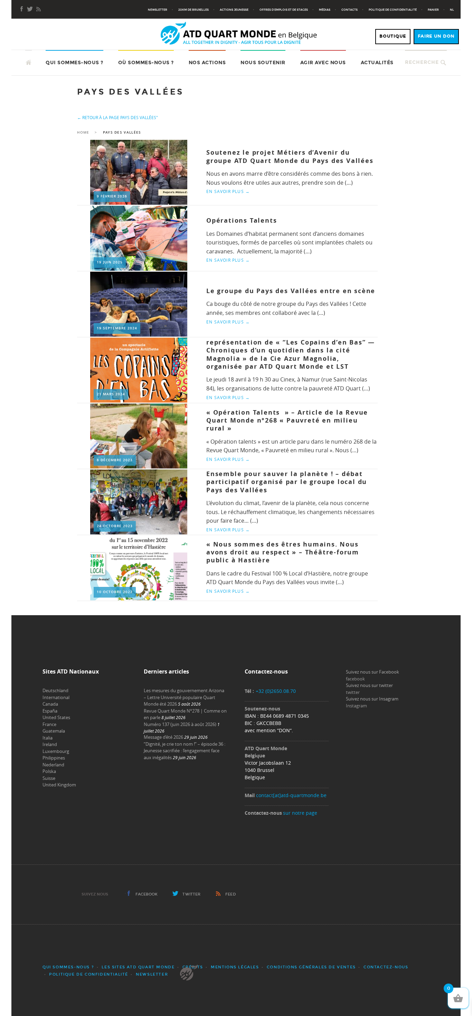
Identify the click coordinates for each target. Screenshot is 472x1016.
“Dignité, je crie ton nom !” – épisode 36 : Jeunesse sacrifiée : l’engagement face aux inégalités (184, 751)
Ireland (50, 744)
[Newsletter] (30, 9)
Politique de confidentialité (393, 9)
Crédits (192, 967)
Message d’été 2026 (163, 737)
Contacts (349, 9)
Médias (324, 9)
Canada (50, 704)
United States (56, 717)
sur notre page (300, 813)
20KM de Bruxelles (193, 9)
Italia (48, 738)
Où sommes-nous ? (146, 63)
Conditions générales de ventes (311, 967)
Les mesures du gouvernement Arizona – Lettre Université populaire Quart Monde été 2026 (184, 697)
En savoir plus (228, 191)
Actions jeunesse (234, 9)
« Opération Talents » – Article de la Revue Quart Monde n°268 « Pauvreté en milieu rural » (287, 420)
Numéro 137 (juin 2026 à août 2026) (180, 724)
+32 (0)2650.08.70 (276, 691)
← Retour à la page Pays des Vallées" (117, 117)
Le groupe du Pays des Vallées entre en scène (290, 291)
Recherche (422, 62)
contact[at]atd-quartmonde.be (291, 795)
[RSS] (38, 9)
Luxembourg (56, 751)
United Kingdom (59, 785)
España (50, 711)
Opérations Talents (241, 220)
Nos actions (207, 63)
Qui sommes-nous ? (74, 63)
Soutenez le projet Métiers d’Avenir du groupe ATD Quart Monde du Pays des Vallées (290, 156)
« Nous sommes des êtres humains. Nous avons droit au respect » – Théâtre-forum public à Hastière (282, 552)
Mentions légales (235, 967)
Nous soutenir (262, 63)
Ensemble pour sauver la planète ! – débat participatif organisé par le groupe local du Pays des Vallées (286, 482)
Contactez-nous (386, 967)
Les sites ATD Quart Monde (138, 967)
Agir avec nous (323, 63)
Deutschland (55, 690)
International (56, 697)
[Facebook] (21, 9)
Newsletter (157, 9)
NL (452, 9)
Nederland (53, 765)
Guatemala (54, 731)
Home (83, 132)
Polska (49, 771)
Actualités (377, 63)
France (49, 724)
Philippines (54, 758)
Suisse (49, 778)
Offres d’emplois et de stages (283, 9)
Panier (433, 9)
